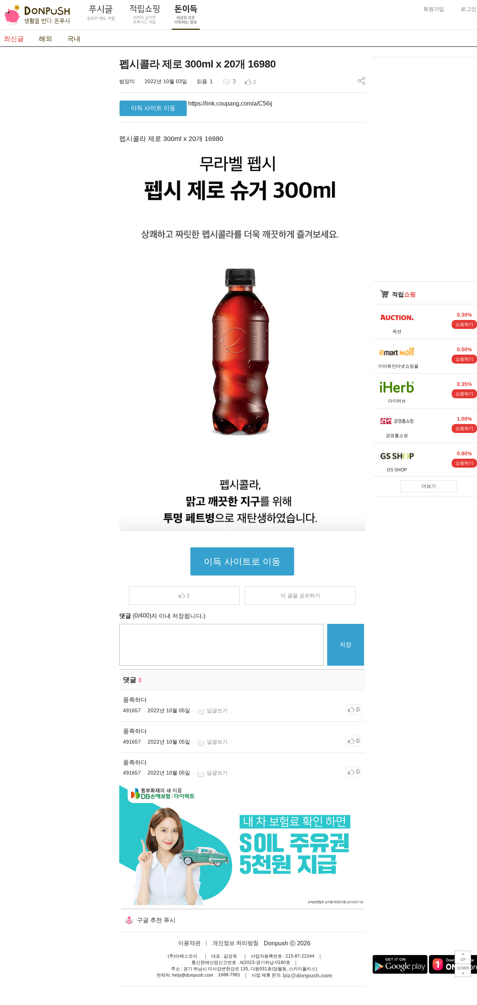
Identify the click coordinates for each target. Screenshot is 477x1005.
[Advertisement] (56, 169)
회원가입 (433, 9)
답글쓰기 (217, 710)
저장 (345, 644)
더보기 (428, 486)
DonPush (37, 15)
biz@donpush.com (307, 975)
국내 (73, 39)
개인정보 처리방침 (235, 943)
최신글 (14, 39)
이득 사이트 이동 (153, 108)
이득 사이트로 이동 (242, 561)
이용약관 (189, 943)
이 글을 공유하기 (300, 596)
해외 (45, 39)
